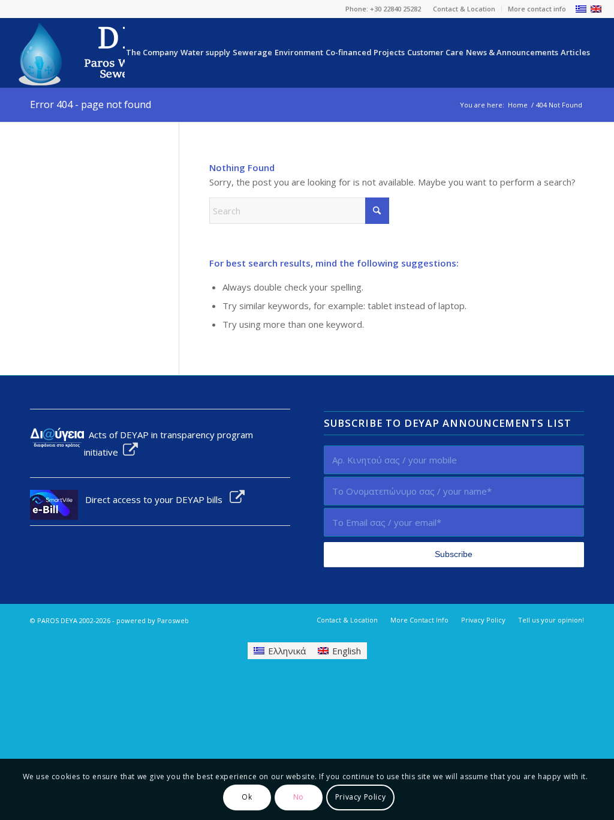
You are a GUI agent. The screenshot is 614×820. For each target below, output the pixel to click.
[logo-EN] (114, 52)
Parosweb (173, 620)
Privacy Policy (360, 797)
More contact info (537, 8)
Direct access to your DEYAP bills (154, 499)
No (298, 797)
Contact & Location (464, 8)
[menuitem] (464, 9)
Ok (247, 797)
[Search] (596, 52)
